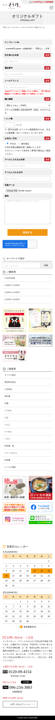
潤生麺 (7, 396)
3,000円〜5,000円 (12, 292)
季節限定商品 (10, 382)
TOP (4, 27)
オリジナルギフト (14, 27)
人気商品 (8, 389)
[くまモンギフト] (14, 320)
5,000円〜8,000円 (12, 299)
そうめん (8, 410)
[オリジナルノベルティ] (14, 355)
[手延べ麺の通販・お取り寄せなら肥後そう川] (12, 5)
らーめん (8, 432)
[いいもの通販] (40, 488)
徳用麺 (7, 460)
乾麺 (6, 403)
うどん (7, 425)
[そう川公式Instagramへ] (14, 519)
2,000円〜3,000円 (12, 285)
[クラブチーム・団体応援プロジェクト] (40, 341)
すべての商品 (10, 375)
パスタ (7, 439)
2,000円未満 (10, 278)
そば (6, 417)
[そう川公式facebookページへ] (40, 507)
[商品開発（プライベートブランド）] (14, 341)
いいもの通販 (10, 467)
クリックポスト (11, 453)
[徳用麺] (14, 488)
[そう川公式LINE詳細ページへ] (40, 519)
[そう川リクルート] (14, 507)
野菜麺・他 (9, 446)
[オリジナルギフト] (40, 320)
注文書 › (26, 682)
